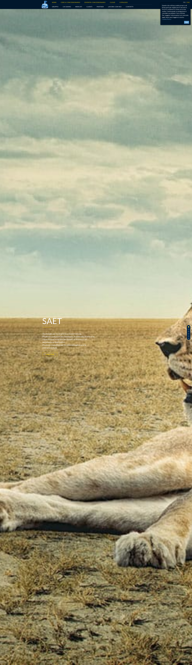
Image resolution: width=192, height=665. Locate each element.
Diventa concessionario (95, 2)
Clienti (89, 7)
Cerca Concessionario (70, 2)
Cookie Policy (166, 19)
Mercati (78, 7)
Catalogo (124, 2)
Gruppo (55, 7)
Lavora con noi (115, 7)
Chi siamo (67, 7)
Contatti (129, 7)
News (54, 2)
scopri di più (50, 354)
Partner (100, 7)
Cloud (112, 2)
